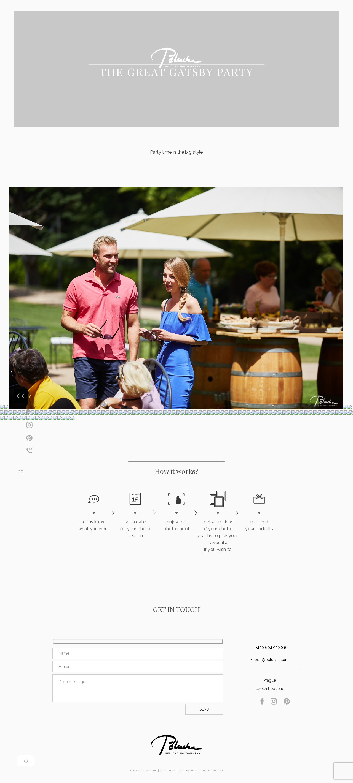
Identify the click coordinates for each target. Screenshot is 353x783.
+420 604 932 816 (272, 647)
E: (252, 659)
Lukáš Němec (185, 770)
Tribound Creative (210, 770)
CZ (20, 471)
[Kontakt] (29, 452)
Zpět (21, 396)
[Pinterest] (29, 439)
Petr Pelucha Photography (176, 745)
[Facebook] (28, 413)
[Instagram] (29, 426)
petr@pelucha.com (272, 659)
